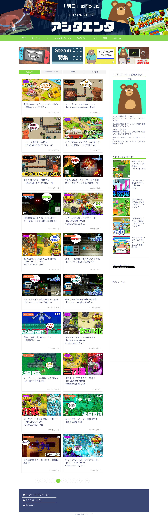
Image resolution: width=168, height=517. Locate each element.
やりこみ (117, 38)
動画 (105, 38)
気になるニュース (40, 38)
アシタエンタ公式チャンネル (37, 495)
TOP (24, 38)
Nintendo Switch (62, 38)
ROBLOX (81, 38)
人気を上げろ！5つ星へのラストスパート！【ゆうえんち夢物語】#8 (138, 242)
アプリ (94, 38)
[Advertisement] (129, 321)
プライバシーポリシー (34, 500)
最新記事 (29, 72)
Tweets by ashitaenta (121, 265)
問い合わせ (30, 505)
